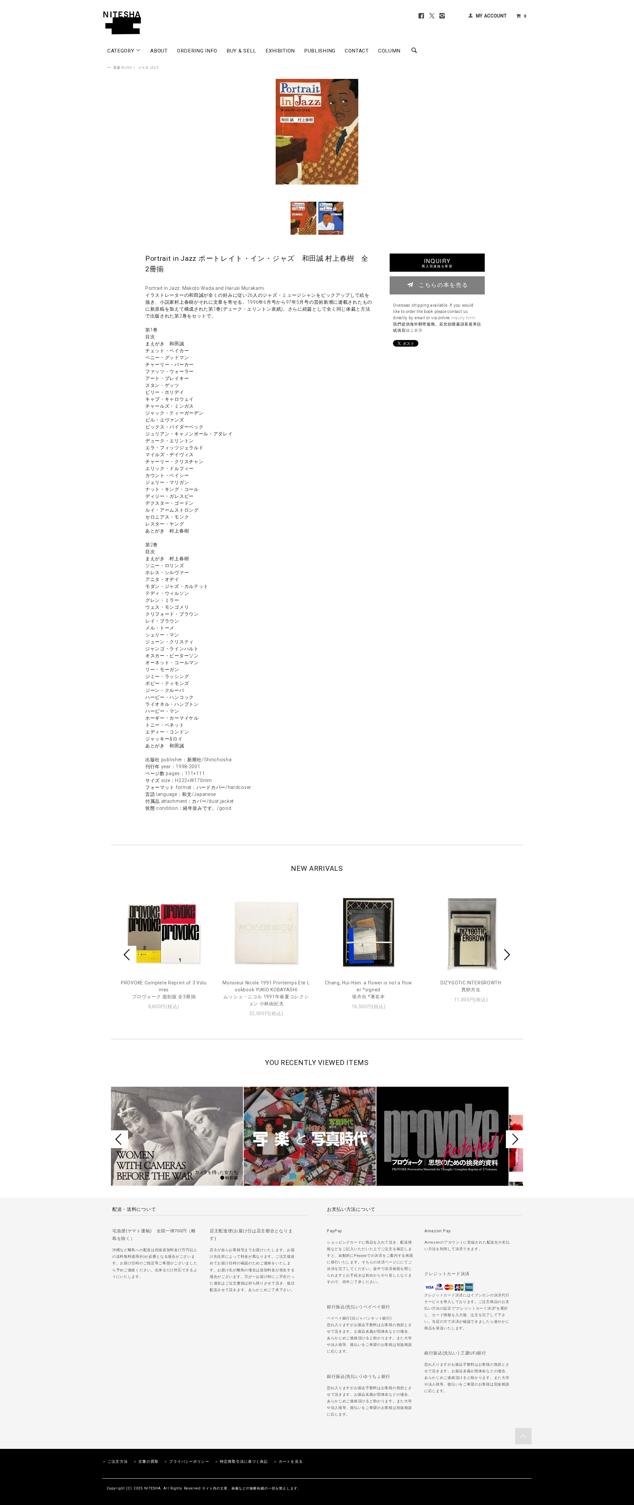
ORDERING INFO (197, 51)
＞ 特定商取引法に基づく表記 (241, 1461)
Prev (127, 955)
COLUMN (389, 51)
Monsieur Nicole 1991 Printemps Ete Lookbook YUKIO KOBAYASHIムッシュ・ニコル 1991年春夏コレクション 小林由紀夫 (266, 993)
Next (506, 955)
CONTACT (357, 51)
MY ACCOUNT (491, 15)
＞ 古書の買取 (145, 1461)
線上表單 (414, 330)
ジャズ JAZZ (148, 67)
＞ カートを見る (288, 1461)
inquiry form (463, 318)
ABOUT (159, 51)
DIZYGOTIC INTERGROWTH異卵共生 (470, 986)
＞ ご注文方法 (115, 1461)
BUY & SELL (241, 51)
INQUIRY (437, 262)
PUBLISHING (319, 51)
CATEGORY (121, 51)
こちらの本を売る (443, 285)
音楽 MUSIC (122, 67)
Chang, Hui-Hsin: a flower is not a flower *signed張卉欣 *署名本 (368, 989)
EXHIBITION (280, 51)
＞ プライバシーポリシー (186, 1461)
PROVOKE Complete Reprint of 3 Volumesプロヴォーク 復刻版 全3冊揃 (164, 989)
